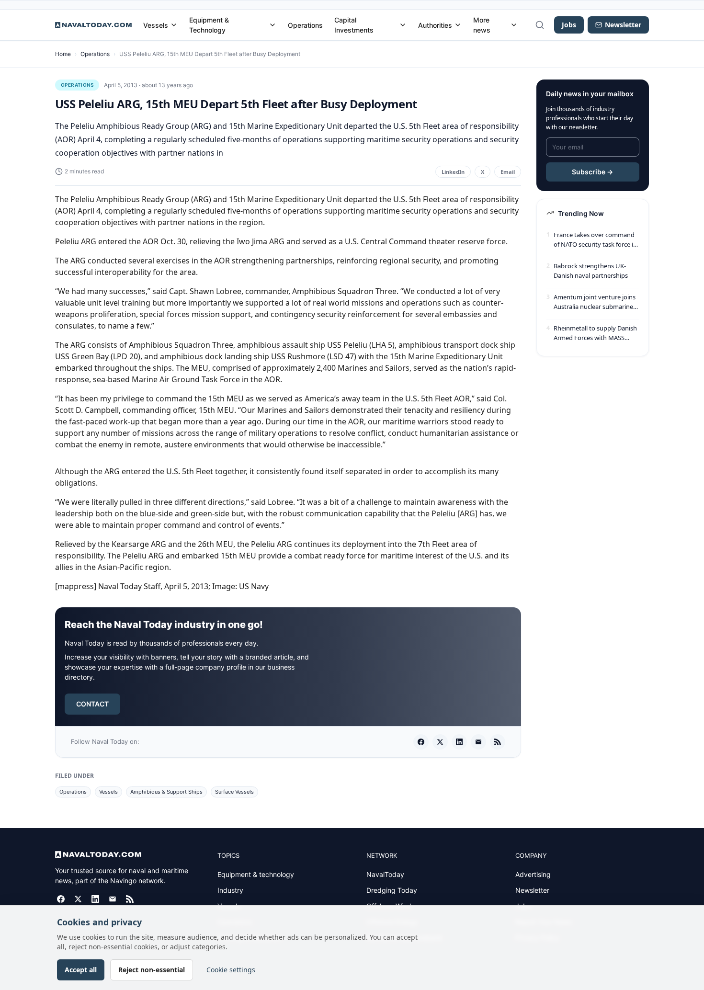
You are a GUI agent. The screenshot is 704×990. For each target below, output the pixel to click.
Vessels (155, 25)
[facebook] (421, 742)
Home (63, 53)
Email (507, 171)
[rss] (497, 742)
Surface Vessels (234, 791)
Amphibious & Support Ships (166, 791)
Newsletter (532, 890)
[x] (440, 742)
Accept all (81, 969)
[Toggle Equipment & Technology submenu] (272, 25)
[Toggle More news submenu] (514, 25)
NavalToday (385, 874)
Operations (305, 25)
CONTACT (92, 704)
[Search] (539, 25)
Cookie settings (230, 969)
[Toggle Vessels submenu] (174, 25)
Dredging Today (391, 890)
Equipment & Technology (209, 25)
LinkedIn (453, 171)
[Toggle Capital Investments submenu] (403, 25)
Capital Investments (354, 25)
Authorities (435, 25)
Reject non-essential (151, 969)
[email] (478, 742)
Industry (230, 890)
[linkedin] (459, 742)
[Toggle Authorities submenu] (458, 25)
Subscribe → (592, 172)
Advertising (533, 874)
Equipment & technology (255, 874)
